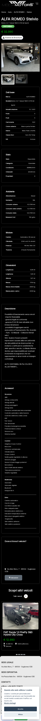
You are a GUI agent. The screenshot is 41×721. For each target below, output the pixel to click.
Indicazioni (14, 578)
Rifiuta (20, 714)
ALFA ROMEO (19, 12)
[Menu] (38, 4)
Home (3, 12)
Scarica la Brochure (13, 37)
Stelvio (29, 12)
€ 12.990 (9, 640)
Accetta (20, 709)
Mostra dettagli (10, 703)
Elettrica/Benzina (23, 644)
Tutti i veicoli (17, 596)
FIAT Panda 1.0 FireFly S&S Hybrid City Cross (17, 633)
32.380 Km (9, 644)
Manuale (8, 646)
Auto (10, 12)
